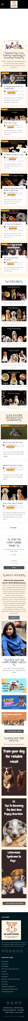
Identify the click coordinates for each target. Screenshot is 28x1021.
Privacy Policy (5, 984)
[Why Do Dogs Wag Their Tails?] (14, 431)
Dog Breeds (4, 244)
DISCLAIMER (5, 966)
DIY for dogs (5, 141)
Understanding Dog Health (7, 991)
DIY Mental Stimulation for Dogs (14, 155)
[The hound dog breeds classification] (14, 250)
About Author (5, 964)
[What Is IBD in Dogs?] (14, 115)
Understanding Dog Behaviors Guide (10, 989)
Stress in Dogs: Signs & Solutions (13, 503)
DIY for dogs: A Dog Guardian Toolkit (10, 969)
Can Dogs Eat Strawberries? (12, 224)
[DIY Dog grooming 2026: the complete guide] (14, 79)
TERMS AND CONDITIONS (8, 986)
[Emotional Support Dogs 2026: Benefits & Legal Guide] (14, 181)
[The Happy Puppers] (14, 4)
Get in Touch (4, 981)
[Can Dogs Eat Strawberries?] (14, 216)
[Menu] (3, 4)
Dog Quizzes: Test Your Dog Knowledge (10, 979)
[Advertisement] (14, 23)
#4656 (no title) (5, 961)
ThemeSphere (21, 1016)
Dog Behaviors (5, 175)
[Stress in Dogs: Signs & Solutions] (14, 492)
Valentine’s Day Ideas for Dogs (12, 465)
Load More (13, 527)
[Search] (25, 4)
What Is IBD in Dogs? (10, 123)
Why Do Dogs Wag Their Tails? (13, 442)
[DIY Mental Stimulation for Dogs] (14, 147)
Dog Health (4, 109)
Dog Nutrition (5, 210)
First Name (14, 554)
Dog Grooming (5, 73)
